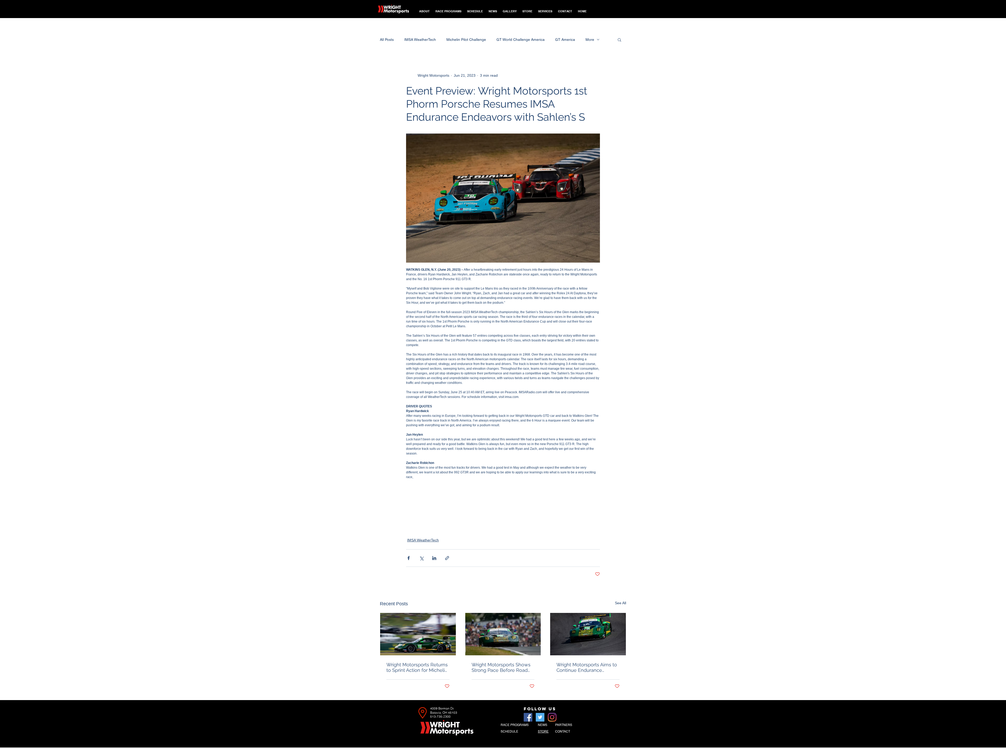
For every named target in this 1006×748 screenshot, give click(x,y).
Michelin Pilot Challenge (466, 39)
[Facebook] (528, 717)
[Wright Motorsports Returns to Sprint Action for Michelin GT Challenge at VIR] (418, 634)
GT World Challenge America (520, 39)
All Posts (387, 39)
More (590, 39)
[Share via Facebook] (408, 558)
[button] (448, 9)
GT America (565, 39)
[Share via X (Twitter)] (421, 558)
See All (620, 603)
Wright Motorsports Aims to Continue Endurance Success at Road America (586, 667)
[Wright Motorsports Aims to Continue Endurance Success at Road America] (588, 634)
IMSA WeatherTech (420, 39)
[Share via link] (447, 558)
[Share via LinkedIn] (434, 558)
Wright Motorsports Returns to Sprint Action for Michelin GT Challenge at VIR (417, 667)
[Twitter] (540, 717)
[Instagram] (552, 717)
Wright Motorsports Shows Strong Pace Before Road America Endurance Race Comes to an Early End (501, 667)
